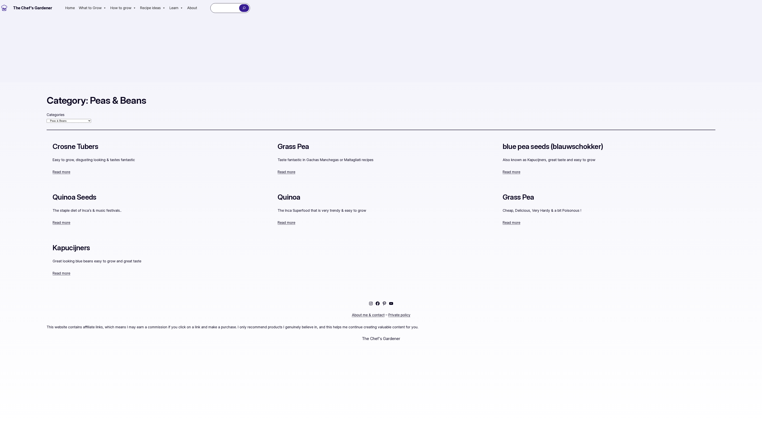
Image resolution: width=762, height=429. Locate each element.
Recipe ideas (150, 8)
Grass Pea (293, 146)
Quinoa (289, 197)
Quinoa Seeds (74, 197)
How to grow (120, 8)
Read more (61, 172)
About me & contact (368, 315)
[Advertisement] (381, 49)
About (192, 8)
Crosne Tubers (75, 146)
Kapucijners (71, 248)
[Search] (244, 8)
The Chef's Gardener (32, 8)
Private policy (399, 315)
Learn (173, 8)
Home (70, 8)
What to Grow (90, 8)
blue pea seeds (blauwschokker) (553, 146)
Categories (55, 115)
